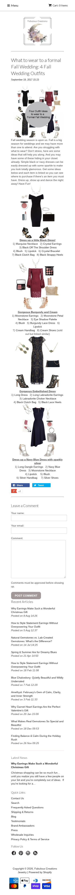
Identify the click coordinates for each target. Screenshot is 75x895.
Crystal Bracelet (51, 251)
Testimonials (18, 821)
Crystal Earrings (52, 243)
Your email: (17, 525)
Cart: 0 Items (60, 5)
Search (15, 802)
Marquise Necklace (27, 243)
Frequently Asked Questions (27, 807)
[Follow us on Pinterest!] (21, 854)
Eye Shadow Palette (45, 319)
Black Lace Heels (51, 402)
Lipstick (32, 251)
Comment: (17, 538)
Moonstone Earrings (26, 315)
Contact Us (17, 798)
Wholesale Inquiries (22, 834)
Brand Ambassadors (22, 825)
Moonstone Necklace (43, 470)
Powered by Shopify (40, 872)
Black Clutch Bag (25, 254)
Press (14, 830)
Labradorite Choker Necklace (39, 398)
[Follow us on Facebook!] (14, 854)
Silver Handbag (28, 477)
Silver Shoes (51, 477)
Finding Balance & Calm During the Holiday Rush (36, 737)
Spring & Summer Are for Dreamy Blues (34, 652)
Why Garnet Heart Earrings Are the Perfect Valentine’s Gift (35, 708)
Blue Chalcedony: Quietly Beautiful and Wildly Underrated (37, 679)
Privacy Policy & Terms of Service (30, 839)
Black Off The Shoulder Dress (39, 247)
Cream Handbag (25, 330)
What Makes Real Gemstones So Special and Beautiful (37, 723)
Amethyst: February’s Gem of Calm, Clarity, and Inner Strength (36, 694)
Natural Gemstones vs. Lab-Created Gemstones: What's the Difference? (32, 639)
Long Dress (21, 394)
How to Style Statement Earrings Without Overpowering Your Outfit (34, 625)
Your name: (17, 513)
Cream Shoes (48, 330)
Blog (13, 816)
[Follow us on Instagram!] (28, 854)
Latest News (19, 757)
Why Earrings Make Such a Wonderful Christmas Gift (33, 610)
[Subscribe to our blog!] (36, 854)
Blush (19, 251)
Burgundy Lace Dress (42, 323)
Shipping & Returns (22, 812)
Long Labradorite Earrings (48, 394)
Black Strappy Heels (51, 254)
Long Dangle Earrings (30, 466)
